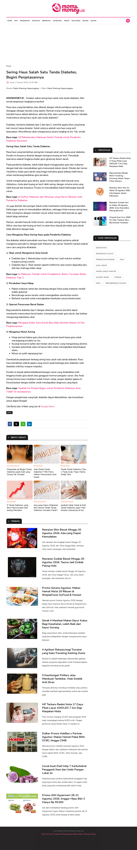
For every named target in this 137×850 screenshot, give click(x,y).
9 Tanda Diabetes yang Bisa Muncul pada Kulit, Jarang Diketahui (17, 508)
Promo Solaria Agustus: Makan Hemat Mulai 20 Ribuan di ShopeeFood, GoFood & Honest (61, 591)
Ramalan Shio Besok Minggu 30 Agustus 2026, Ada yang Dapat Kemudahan (61, 533)
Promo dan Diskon (105, 259)
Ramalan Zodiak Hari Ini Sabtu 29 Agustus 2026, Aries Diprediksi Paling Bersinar (119, 206)
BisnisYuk (46, 21)
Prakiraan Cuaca (105, 254)
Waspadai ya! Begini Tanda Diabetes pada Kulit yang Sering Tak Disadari (19, 472)
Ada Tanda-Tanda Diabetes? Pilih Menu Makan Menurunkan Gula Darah (45, 473)
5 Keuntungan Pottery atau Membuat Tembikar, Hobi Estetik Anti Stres (62, 678)
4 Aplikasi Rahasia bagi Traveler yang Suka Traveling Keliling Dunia (63, 651)
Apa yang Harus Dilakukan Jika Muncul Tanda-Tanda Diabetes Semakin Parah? (46, 508)
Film (122, 259)
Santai (93, 21)
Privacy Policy (90, 834)
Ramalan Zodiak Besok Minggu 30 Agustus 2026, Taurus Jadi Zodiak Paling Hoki (63, 562)
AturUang (57, 21)
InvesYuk (36, 21)
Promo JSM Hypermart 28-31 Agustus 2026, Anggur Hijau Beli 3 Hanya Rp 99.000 (63, 798)
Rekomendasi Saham (116, 283)
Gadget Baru (102, 277)
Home (9, 21)
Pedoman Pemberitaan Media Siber (68, 834)
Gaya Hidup (101, 265)
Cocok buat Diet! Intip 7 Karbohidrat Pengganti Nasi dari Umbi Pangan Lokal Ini (64, 769)
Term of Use (46, 834)
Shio (98, 283)
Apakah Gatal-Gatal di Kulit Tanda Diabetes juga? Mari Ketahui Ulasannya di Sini (73, 508)
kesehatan (101, 248)
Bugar (85, 21)
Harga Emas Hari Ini (106, 271)
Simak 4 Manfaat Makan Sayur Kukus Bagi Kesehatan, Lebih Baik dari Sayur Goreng (64, 624)
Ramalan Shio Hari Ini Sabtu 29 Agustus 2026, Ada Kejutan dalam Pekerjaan (119, 192)
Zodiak (117, 277)
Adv (16, 21)
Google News (48, 406)
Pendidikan (25, 21)
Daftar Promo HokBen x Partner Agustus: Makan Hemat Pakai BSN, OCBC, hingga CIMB (63, 737)
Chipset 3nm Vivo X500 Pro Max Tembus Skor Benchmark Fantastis (119, 220)
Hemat (66, 21)
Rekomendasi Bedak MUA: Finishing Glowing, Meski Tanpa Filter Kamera (119, 177)
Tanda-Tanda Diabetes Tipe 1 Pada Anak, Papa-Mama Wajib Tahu (73, 472)
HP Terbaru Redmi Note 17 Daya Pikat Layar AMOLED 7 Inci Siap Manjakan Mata (62, 708)
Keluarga (76, 21)
